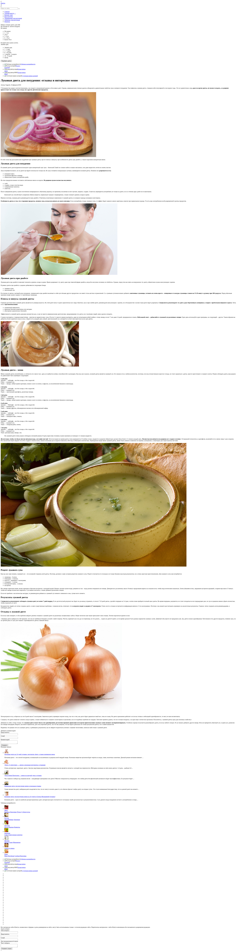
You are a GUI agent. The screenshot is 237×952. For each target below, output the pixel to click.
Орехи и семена (9, 848)
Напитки (7, 833)
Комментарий (5, 739)
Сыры (11, 842)
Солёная (17, 856)
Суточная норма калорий (30, 76)
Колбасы (7, 812)
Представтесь (5, 732)
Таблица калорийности (28, 64)
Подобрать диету (6, 61)
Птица (19, 812)
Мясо (6, 810)
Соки (6, 835)
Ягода (6, 827)
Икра (6, 856)
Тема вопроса (5, 930)
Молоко (6, 841)
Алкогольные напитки (15, 835)
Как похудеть (8, 16)
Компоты (17, 827)
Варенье (11, 827)
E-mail (3, 736)
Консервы (13, 812)
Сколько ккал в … (10, 13)
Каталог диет (8, 15)
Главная (6, 11)
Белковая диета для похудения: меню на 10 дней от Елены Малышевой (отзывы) (29, 796)
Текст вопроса (5, 943)
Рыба (6, 854)
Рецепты (7, 21)
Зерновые (17, 819)
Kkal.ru (3, 3)
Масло (6, 842)
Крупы (6, 818)
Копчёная (11, 856)
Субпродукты (25, 812)
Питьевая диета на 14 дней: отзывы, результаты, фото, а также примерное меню (29, 754)
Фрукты (7, 825)
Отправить (4, 745)
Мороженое (16, 842)
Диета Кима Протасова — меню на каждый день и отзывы (23, 775)
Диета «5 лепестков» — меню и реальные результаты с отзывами (24, 765)
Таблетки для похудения (12, 20)
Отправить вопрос (6, 948)
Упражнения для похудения (13, 18)
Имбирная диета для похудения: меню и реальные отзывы (22, 786)
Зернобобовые (9, 819)
